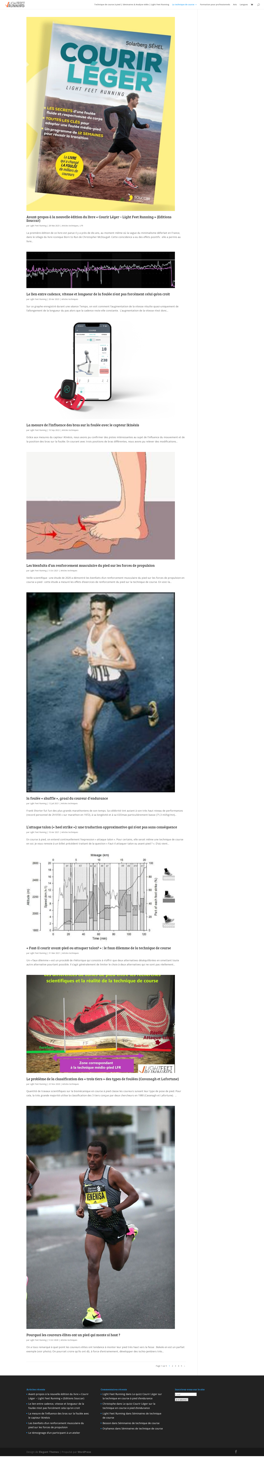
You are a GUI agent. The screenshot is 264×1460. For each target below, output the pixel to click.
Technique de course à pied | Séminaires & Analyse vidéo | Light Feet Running (131, 5)
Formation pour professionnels (215, 5)
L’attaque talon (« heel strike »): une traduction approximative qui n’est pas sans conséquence (101, 827)
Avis (235, 5)
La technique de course (183, 5)
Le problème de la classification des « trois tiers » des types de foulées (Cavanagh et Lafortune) (102, 1078)
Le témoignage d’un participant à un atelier (54, 1432)
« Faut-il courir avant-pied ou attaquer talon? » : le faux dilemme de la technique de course (98, 947)
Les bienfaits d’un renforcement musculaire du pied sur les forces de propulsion (90, 565)
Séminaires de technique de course (139, 1423)
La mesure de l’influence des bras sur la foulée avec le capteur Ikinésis (82, 424)
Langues (244, 5)
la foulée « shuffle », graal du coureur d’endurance (67, 798)
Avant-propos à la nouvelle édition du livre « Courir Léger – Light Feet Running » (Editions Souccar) (98, 218)
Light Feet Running (38, 225)
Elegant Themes (49, 1452)
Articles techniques (70, 225)
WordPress (84, 1452)
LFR (81, 225)
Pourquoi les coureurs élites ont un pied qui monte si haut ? (73, 1334)
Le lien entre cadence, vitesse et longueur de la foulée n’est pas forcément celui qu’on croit (98, 294)
